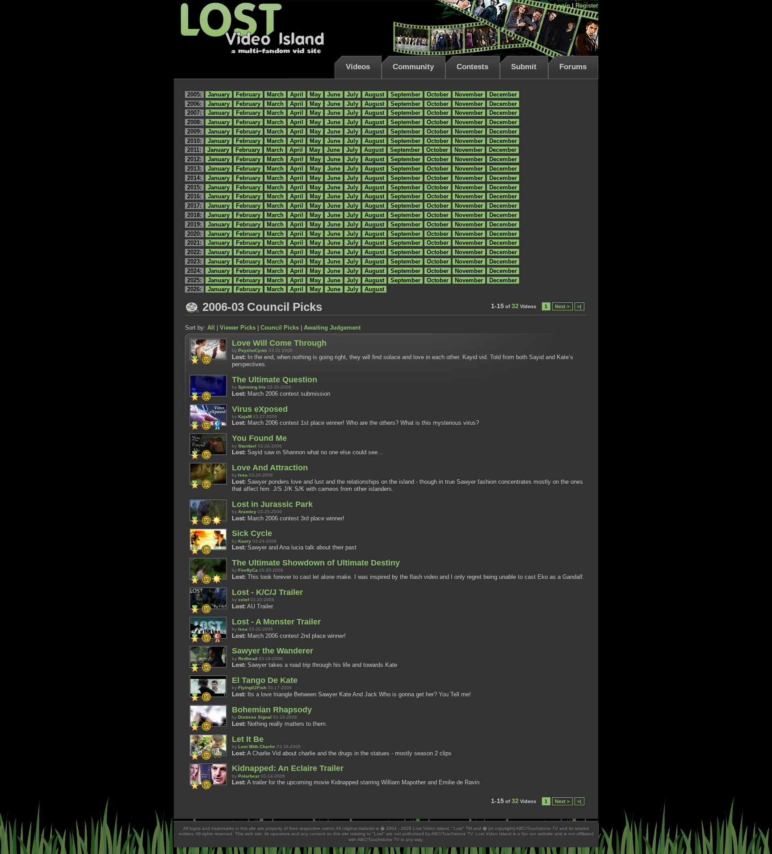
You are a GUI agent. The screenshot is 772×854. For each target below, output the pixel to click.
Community (413, 67)
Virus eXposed (260, 409)
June (333, 94)
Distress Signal (255, 717)
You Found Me (259, 438)
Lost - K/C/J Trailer (267, 592)
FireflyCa (248, 570)
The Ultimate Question (274, 379)
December (503, 94)
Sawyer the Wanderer (272, 650)
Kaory (244, 541)
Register (586, 5)
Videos (358, 67)
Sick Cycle (252, 533)
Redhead (247, 658)
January (219, 94)
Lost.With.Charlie (256, 746)
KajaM (245, 416)
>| (579, 306)
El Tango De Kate (265, 680)
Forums (573, 67)
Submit (524, 67)
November (469, 94)
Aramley (247, 511)
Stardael (247, 446)
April (296, 94)
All (211, 327)
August (374, 94)
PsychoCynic (252, 350)
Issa (243, 475)
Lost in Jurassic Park (272, 504)
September (405, 94)
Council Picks (279, 327)
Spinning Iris (252, 387)
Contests (472, 67)
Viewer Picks (238, 327)
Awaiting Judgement (332, 327)
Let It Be (248, 739)
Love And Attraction (270, 467)
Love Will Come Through (279, 343)
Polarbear (249, 776)
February (248, 94)
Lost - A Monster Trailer (276, 621)
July (352, 94)
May (315, 94)
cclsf (243, 599)
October (438, 94)
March (275, 94)
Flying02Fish (252, 687)
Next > (562, 306)
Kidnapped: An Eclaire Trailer (288, 768)
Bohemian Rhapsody (272, 709)
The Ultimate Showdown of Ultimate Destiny (316, 562)
